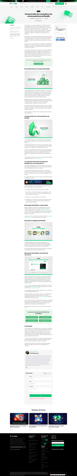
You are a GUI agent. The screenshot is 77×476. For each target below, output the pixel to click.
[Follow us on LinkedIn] (55, 438)
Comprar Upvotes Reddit (38, 63)
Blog (42, 461)
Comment (31, 386)
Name (30, 376)
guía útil (26, 307)
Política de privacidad (52, 472)
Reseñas (42, 464)
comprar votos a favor (38, 158)
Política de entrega (64, 472)
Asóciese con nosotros (45, 451)
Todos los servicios (32, 438)
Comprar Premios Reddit (45, 317)
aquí (31, 112)
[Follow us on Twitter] (53, 438)
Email (30, 381)
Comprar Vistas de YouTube (33, 459)
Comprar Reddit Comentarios (45, 320)
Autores (42, 467)
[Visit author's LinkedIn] (26, 367)
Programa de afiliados (44, 457)
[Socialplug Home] (13, 436)
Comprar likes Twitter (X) (32, 447)
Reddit (38, 11)
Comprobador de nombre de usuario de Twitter (44, 442)
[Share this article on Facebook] (62, 40)
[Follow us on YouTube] (52, 438)
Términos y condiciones (59, 472)
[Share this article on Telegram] (64, 40)
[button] (65, 4)
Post (40, 395)
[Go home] (13, 3)
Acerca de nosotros (44, 462)
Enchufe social (27, 285)
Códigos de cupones (44, 466)
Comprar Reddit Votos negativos (32, 317)
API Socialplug (43, 459)
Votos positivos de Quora (35, 287)
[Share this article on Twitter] (59, 40)
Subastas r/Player (42, 296)
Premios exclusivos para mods (45, 209)
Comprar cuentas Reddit (32, 320)
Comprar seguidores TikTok (33, 443)
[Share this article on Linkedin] (57, 40)
